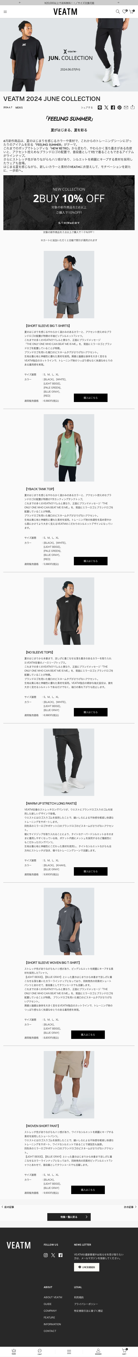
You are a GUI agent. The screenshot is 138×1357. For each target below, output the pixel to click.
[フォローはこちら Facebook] (60, 1255)
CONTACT (50, 1331)
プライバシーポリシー (86, 1304)
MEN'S (19, 107)
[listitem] (100, 107)
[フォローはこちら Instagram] (46, 1255)
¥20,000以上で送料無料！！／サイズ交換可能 (69, 3)
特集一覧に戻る (69, 1217)
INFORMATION (52, 1324)
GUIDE (47, 1304)
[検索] (118, 12)
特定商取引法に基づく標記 (88, 1311)
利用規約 (79, 1297)
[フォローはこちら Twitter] (53, 1255)
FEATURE (49, 1317)
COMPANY (50, 1311)
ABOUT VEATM (53, 1297)
